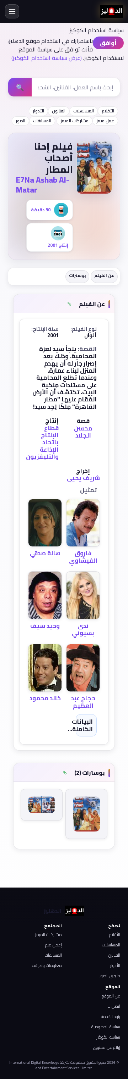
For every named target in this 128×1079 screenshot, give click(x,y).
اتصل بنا (113, 1006)
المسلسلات (83, 111)
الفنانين (114, 955)
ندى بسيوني (83, 629)
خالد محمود (45, 698)
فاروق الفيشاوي (83, 556)
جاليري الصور (110, 976)
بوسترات (77, 275)
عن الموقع (111, 996)
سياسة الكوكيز (108, 1037)
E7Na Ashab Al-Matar (42, 184)
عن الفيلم (104, 275)
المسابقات (42, 121)
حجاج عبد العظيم (83, 702)
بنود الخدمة (110, 1016)
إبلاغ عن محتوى (106, 1047)
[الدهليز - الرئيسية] (111, 11)
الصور (20, 121)
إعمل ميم (53, 945)
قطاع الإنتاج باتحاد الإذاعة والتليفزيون (42, 442)
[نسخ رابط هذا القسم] (69, 304)
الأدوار (38, 111)
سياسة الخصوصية (105, 1027)
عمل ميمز (105, 121)
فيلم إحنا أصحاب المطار (53, 158)
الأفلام (108, 111)
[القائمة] (12, 11)
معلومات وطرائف (47, 965)
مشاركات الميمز (74, 121)
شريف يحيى (83, 478)
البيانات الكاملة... (80, 725)
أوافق (108, 43)
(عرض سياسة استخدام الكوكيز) (46, 57)
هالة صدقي (45, 553)
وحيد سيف (45, 626)
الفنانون (58, 111)
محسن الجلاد (83, 432)
